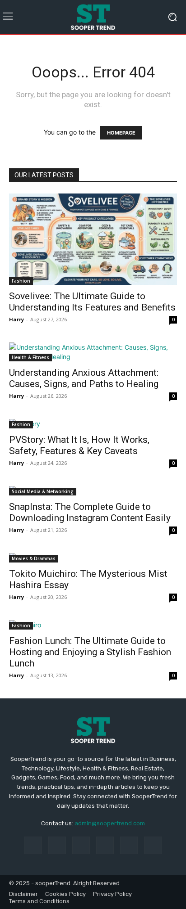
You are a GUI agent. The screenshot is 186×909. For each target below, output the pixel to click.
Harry (16, 319)
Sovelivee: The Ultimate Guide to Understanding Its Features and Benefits (92, 302)
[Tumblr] (129, 845)
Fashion (21, 281)
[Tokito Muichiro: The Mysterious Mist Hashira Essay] (93, 557)
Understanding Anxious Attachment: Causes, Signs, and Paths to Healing (83, 378)
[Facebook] (33, 845)
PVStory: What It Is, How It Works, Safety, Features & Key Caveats (79, 445)
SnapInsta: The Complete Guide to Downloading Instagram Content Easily (90, 512)
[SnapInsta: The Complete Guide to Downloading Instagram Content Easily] (93, 490)
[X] (153, 845)
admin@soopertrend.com (109, 823)
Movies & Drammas (34, 558)
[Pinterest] (105, 845)
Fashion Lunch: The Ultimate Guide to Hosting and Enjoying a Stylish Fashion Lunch (90, 652)
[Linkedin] (81, 845)
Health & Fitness (30, 357)
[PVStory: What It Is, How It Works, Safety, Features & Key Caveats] (93, 423)
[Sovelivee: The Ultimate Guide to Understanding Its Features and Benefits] (93, 239)
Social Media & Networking (43, 491)
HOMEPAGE (121, 133)
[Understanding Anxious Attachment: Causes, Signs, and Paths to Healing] (93, 351)
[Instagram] (57, 845)
